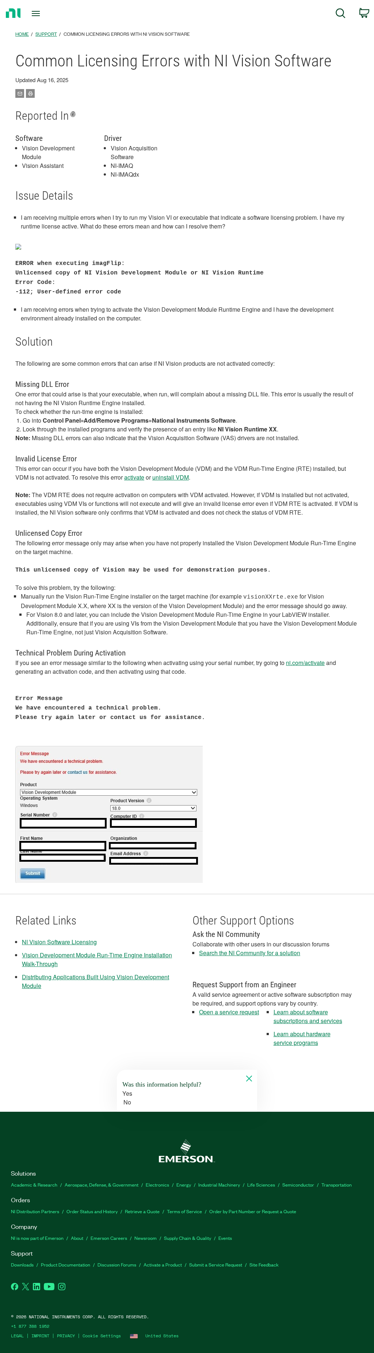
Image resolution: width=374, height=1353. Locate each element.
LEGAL (17, 1336)
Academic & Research (34, 1184)
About (77, 1237)
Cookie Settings (102, 1336)
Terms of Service (184, 1211)
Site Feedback (264, 1264)
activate (134, 477)
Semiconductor (298, 1184)
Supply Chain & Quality (187, 1237)
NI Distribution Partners (35, 1211)
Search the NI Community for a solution (249, 953)
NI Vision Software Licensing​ (59, 942)
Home (22, 33)
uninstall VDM (170, 477)
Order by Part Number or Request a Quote (252, 1211)
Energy (183, 1184)
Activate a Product (163, 1264)
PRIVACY (66, 1336)
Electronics (157, 1184)
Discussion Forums (117, 1264)
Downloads (22, 1264)
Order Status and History (92, 1211)
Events (225, 1237)
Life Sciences (261, 1184)
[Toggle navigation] (48, 13)
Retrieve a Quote (142, 1211)
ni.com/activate (305, 662)
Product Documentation (65, 1264)
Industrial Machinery (219, 1184)
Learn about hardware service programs (302, 1038)
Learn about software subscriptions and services (308, 1016)
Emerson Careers (109, 1237)
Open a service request (229, 1012)
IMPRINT (40, 1336)
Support (46, 33)
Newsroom (145, 1237)
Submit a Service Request (215, 1264)
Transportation (336, 1184)
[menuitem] (340, 14)
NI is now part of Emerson (37, 1237)
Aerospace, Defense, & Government (101, 1184)
